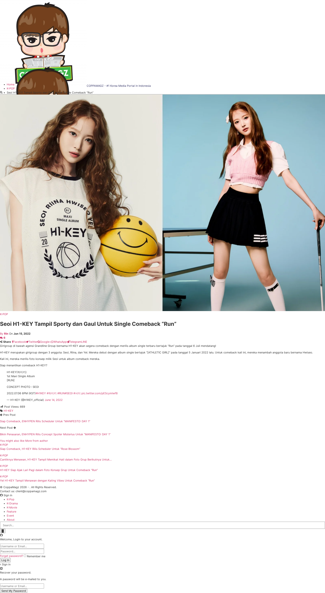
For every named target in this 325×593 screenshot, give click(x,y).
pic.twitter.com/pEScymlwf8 (99, 393)
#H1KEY (41, 393)
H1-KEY (8, 410)
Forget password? (11, 556)
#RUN (61, 393)
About (11, 519)
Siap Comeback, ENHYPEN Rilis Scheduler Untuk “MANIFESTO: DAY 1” (45, 421)
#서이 (77, 393)
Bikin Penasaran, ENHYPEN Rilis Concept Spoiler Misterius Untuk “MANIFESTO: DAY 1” (55, 434)
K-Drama (12, 503)
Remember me (36, 556)
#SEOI (69, 393)
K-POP (4, 314)
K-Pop (10, 499)
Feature (11, 511)
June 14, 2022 (54, 400)
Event (10, 515)
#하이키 (52, 393)
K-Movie (12, 507)
